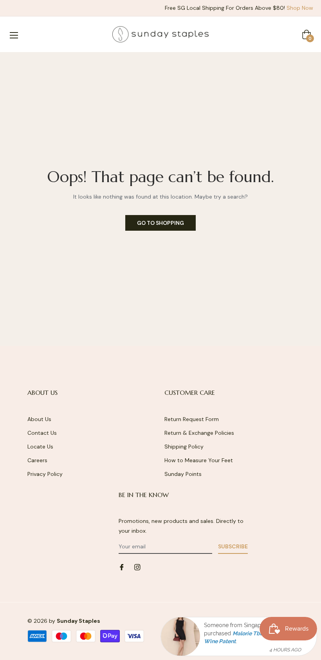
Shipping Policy (184, 446)
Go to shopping (160, 222)
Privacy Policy (45, 473)
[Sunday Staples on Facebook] (122, 566)
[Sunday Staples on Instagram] (137, 566)
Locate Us (40, 446)
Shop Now (300, 7)
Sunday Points (183, 473)
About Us (39, 419)
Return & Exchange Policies (199, 432)
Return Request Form (191, 419)
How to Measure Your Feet (198, 460)
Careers (37, 460)
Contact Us (42, 432)
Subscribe (233, 546)
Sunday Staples (78, 620)
